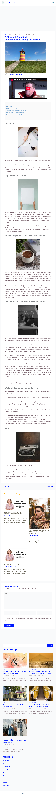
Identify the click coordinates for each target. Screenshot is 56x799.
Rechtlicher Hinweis (31, 795)
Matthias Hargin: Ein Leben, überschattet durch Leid (12, 563)
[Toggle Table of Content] (46, 104)
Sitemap (46, 795)
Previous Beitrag (6, 486)
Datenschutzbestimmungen (18, 795)
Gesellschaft (6, 766)
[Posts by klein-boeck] (3, 675)
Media (4, 773)
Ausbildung (6, 760)
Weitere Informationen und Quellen (15, 114)
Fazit (8, 117)
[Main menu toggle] (53, 2)
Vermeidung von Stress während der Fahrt (16, 112)
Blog (30, 535)
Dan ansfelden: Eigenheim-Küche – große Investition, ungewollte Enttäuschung (39, 532)
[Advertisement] (28, 15)
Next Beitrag (50, 486)
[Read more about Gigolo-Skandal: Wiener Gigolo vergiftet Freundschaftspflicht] (15, 504)
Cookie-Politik (40, 795)
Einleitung (9, 106)
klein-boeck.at (10, 3)
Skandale (6, 515)
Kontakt (9, 795)
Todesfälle (6, 566)
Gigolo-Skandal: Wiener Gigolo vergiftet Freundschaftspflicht (13, 513)
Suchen (4, 643)
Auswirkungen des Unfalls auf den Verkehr (16, 110)
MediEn (5, 776)
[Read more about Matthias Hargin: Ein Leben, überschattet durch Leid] (15, 554)
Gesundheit (6, 770)
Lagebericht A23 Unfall (12, 108)
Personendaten (34, 669)
